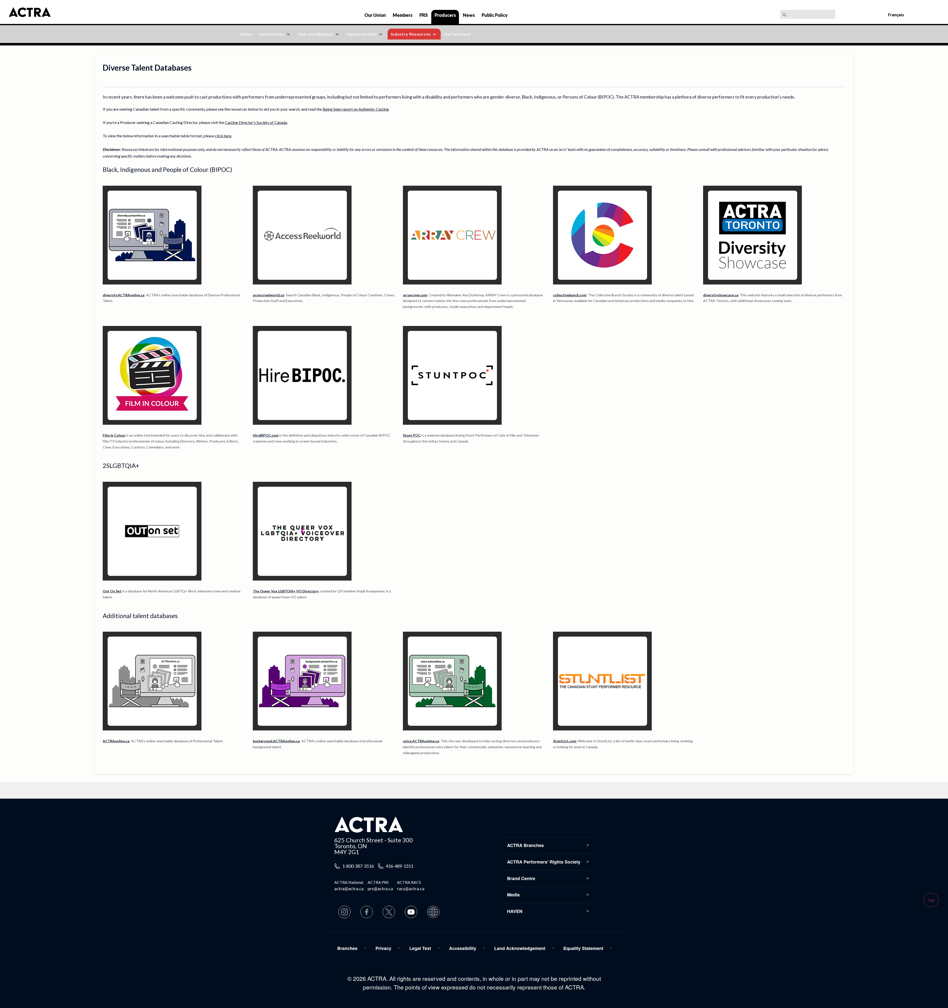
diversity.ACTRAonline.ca (123, 295)
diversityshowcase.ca (720, 295)
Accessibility (462, 948)
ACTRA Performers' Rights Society (543, 862)
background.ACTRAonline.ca (276, 741)
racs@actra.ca (410, 888)
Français (896, 15)
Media (513, 894)
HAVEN (514, 911)
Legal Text (420, 948)
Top (931, 900)
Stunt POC (412, 435)
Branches (347, 948)
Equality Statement (583, 948)
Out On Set (112, 591)
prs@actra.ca (380, 888)
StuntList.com (564, 741)
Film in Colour (114, 435)
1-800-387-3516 (358, 866)
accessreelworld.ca (268, 295)
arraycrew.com (415, 295)
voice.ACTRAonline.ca (421, 741)
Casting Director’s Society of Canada (256, 122)
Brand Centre (521, 878)
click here (223, 135)
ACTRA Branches (525, 845)
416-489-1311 (399, 866)
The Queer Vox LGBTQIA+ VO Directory (285, 591)
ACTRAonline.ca (116, 741)
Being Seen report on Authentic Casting (356, 109)
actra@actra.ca (349, 888)
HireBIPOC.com (265, 435)
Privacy (383, 948)
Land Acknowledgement (519, 948)
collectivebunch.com (569, 295)
